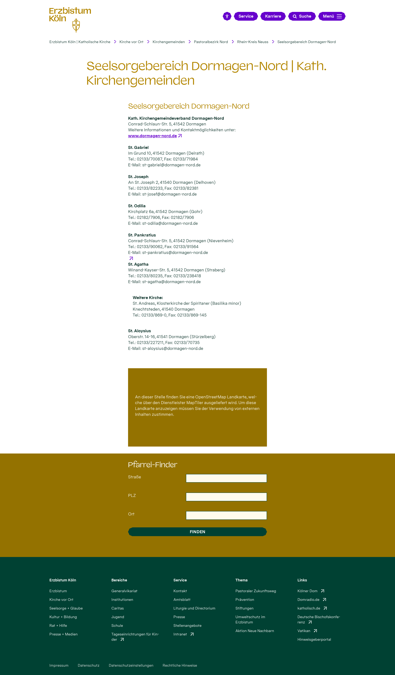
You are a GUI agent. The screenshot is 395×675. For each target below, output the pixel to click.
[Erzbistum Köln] (70, 19)
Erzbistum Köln (62, 580)
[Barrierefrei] (227, 16)
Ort (131, 514)
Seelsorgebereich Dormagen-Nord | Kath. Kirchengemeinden (206, 73)
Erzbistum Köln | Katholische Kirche (79, 42)
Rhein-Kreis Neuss (252, 42)
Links (302, 580)
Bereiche (119, 580)
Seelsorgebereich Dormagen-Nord (306, 42)
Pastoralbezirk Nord (211, 42)
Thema (241, 580)
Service (180, 580)
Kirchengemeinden (169, 42)
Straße (134, 476)
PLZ (132, 495)
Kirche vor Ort (131, 42)
